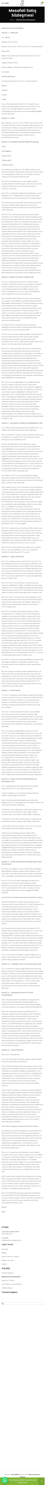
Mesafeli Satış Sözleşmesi (11, 1277)
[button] (5, 1480)
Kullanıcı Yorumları (8, 1260)
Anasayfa (5, 1249)
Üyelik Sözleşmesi (8, 1273)
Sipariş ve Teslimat (8, 1280)
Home (12, 20)
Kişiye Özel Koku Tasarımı (10, 1256)
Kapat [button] (41, 1481)
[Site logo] (22, 3)
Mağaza (4, 1253)
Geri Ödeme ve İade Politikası (12, 1284)
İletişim (4, 1264)
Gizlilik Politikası (7, 1288)
